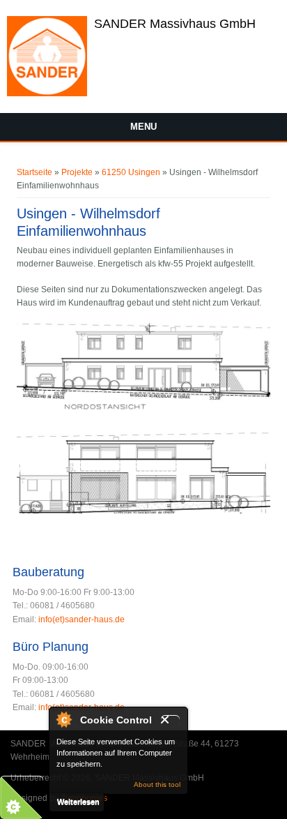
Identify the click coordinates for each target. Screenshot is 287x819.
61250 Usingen (131, 172)
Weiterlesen (78, 801)
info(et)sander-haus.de (81, 619)
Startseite (34, 172)
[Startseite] (47, 93)
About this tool (157, 784)
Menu (143, 126)
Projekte (77, 172)
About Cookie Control (63, 719)
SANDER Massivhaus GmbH (175, 23)
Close (170, 721)
